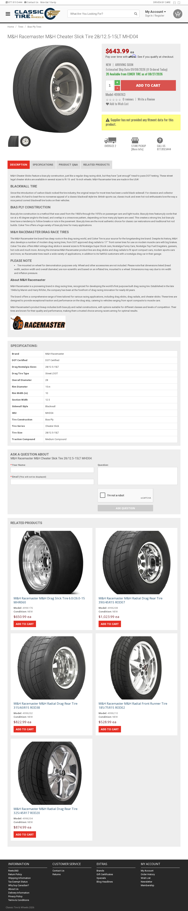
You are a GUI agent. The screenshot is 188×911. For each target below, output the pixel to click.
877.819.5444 (15, 2)
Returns (57, 874)
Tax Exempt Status (18, 881)
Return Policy (15, 874)
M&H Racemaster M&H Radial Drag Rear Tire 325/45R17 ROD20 (45, 811)
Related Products (96, 164)
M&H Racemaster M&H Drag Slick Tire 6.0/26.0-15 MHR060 (49, 600)
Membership (147, 885)
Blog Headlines (105, 881)
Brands (100, 870)
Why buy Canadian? (18, 885)
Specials (101, 878)
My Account (147, 870)
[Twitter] (179, 3)
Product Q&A (68, 164)
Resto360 (13, 870)
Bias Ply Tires (34, 26)
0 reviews (128, 99)
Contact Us (32, 2)
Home (11, 26)
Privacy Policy (15, 896)
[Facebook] (174, 3)
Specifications (43, 164)
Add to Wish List (119, 103)
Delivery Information (18, 892)
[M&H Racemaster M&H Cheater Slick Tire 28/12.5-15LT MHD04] (53, 88)
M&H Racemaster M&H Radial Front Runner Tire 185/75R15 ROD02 (133, 705)
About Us (13, 889)
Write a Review (146, 99)
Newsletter (146, 881)
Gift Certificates (105, 874)
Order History (148, 874)
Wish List (146, 878)
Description (18, 164)
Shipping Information (19, 878)
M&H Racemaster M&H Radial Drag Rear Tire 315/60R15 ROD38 (45, 705)
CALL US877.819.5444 (164, 147)
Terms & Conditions (18, 900)
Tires (20, 26)
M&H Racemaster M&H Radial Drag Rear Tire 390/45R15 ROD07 (130, 600)
